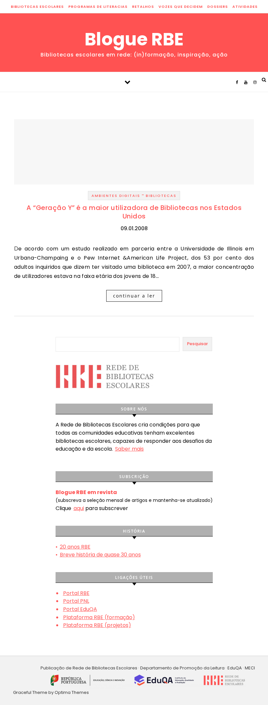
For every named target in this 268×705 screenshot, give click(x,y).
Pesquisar (197, 344)
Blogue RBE (134, 39)
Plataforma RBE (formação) (99, 617)
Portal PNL (76, 601)
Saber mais (129, 449)
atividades (245, 6)
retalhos (143, 6)
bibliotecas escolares (37, 6)
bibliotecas (161, 195)
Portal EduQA (80, 609)
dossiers (217, 6)
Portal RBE (76, 593)
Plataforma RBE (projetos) (97, 625)
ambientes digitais (116, 195)
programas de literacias (97, 6)
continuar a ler (134, 296)
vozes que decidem (181, 6)
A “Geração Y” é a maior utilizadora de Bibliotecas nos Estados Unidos (134, 212)
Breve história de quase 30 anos (100, 554)
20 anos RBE (75, 547)
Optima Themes (72, 692)
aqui (79, 508)
